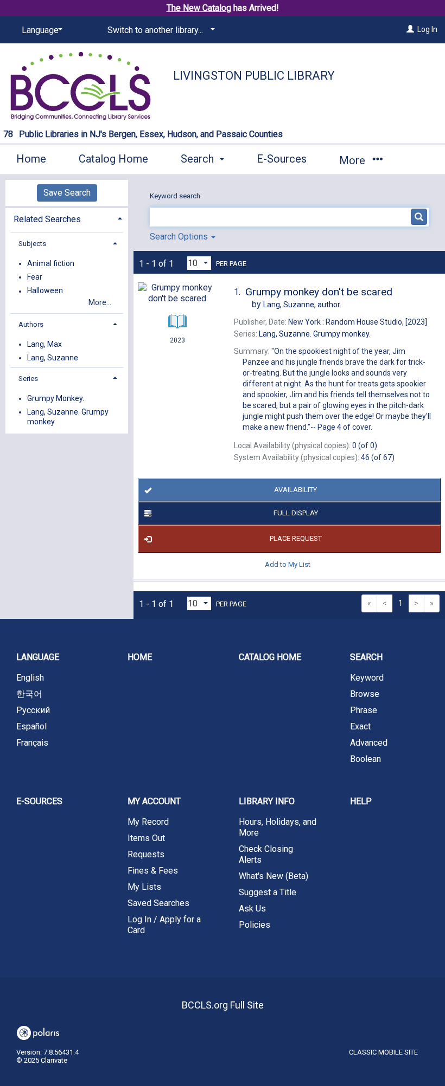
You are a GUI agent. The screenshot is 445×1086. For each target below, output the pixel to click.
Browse (364, 694)
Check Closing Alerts (266, 854)
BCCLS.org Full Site (223, 1005)
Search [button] (199, 158)
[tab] (66, 218)
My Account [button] (154, 801)
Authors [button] (30, 324)
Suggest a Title (267, 892)
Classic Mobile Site (383, 1052)
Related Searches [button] (47, 219)
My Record (148, 822)
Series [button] (28, 378)
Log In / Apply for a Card (164, 924)
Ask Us (252, 908)
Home (31, 158)
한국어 (29, 694)
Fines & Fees (153, 870)
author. (302, 304)
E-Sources (282, 158)
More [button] (353, 160)
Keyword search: (177, 196)
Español (31, 726)
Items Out (146, 838)
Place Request (296, 538)
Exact (360, 726)
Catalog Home (113, 158)
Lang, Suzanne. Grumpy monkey (68, 417)
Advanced (368, 743)
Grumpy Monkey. (55, 398)
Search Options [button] (180, 236)
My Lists (144, 887)
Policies (254, 925)
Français (32, 743)
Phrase (363, 710)
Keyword (367, 678)
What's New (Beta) (273, 876)
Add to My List (287, 564)
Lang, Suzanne (52, 357)
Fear (34, 277)
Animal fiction (50, 263)
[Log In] (410, 29)
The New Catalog (199, 8)
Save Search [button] (67, 193)
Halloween (45, 291)
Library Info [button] (267, 801)
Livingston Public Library (254, 75)
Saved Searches (158, 903)
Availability (295, 490)
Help (361, 801)
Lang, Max (44, 344)
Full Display (296, 513)
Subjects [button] (32, 244)
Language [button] (37, 657)
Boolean (365, 759)
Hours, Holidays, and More (277, 827)
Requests (146, 854)
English (30, 678)
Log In (427, 29)
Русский (33, 710)
